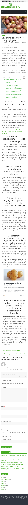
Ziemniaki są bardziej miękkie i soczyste (12, 79)
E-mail (3, 414)
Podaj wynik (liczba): (6, 436)
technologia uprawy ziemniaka (18, 45)
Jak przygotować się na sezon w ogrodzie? (10, 466)
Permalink (11, 371)
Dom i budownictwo (5, 479)
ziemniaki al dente (13, 47)
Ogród (3, 35)
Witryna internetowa (6, 421)
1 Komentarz (18, 42)
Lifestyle (2, 483)
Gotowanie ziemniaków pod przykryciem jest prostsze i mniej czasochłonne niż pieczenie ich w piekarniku (14, 96)
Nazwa (3, 406)
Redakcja (12, 42)
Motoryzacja (3, 485)
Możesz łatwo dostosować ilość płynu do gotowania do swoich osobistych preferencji (14, 91)
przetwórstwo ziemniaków (11, 44)
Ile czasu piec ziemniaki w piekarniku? (15, 354)
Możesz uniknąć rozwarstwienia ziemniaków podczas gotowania (13, 84)
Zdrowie (2, 489)
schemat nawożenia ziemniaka (7, 45)
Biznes (2, 477)
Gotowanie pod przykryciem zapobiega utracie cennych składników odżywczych (14, 87)
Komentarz (4, 387)
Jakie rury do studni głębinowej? (10, 350)
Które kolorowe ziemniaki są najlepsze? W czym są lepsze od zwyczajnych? (13, 131)
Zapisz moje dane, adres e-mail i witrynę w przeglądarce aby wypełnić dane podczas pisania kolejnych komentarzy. (13, 432)
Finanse (2, 481)
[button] (23, 77)
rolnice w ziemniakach (21, 44)
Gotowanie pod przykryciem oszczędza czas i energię (15, 81)
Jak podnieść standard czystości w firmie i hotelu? (11, 462)
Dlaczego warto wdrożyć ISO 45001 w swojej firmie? (12, 464)
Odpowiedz (23, 376)
